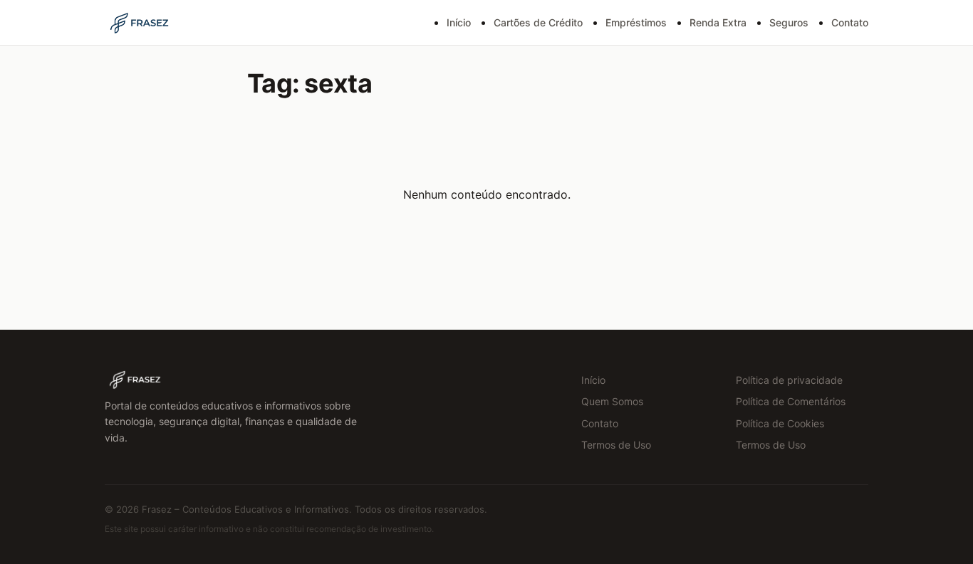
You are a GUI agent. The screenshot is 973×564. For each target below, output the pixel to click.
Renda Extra (718, 22)
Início (459, 22)
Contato (849, 22)
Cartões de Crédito (538, 22)
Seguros (788, 22)
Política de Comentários (790, 401)
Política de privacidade (789, 380)
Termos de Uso (616, 445)
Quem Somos (612, 401)
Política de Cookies (780, 423)
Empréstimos (636, 22)
